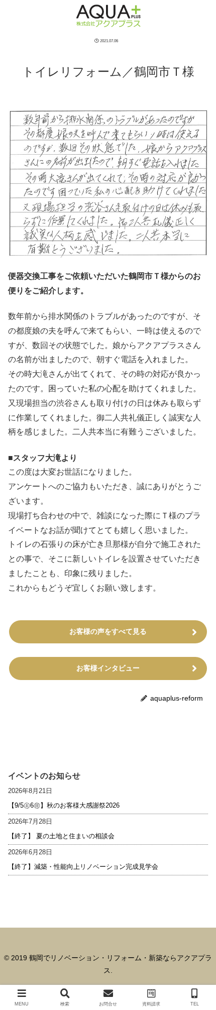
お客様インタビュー (108, 668)
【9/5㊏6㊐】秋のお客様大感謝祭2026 (64, 805)
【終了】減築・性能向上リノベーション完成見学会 (83, 866)
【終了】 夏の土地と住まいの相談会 (61, 836)
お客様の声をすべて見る (108, 631)
